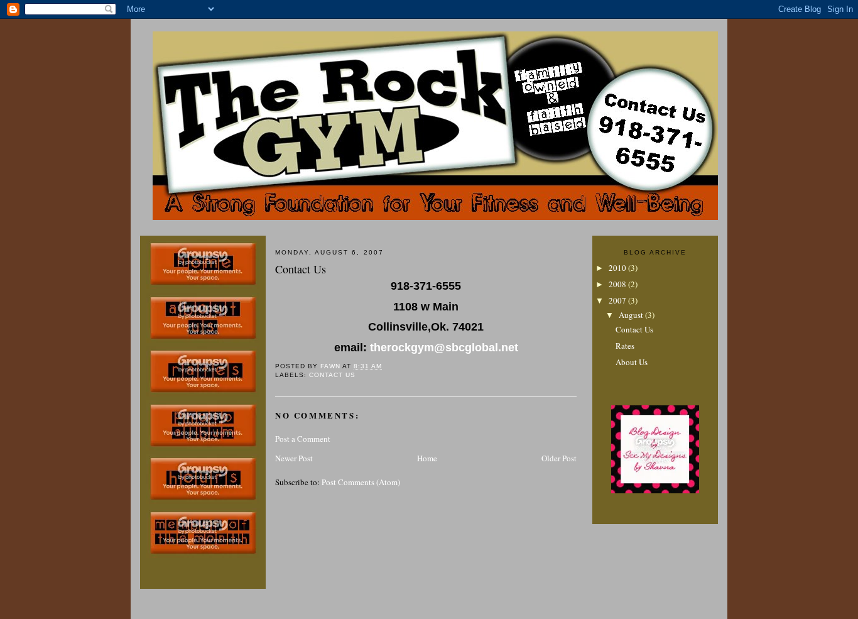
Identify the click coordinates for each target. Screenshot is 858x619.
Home (427, 458)
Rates (625, 345)
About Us (632, 362)
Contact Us (332, 374)
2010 (618, 267)
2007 (618, 300)
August (632, 314)
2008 (618, 284)
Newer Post (294, 458)
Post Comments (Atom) (361, 482)
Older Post (559, 458)
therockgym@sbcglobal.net (444, 347)
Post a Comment (302, 438)
